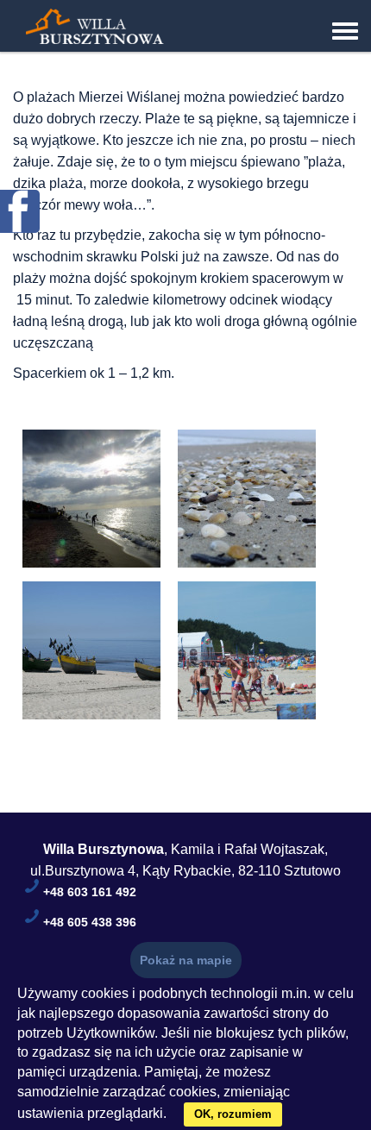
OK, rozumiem (233, 1114)
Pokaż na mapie (186, 960)
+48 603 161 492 (89, 892)
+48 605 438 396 (89, 922)
